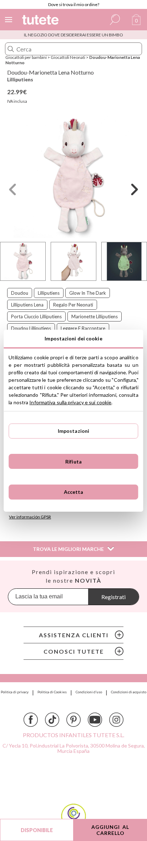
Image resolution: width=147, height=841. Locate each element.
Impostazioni (74, 431)
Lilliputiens (20, 79)
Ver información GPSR (30, 517)
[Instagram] (116, 720)
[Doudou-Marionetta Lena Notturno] (73, 177)
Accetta (73, 492)
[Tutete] (41, 21)
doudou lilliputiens (31, 328)
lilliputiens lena (27, 305)
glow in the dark (87, 293)
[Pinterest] (73, 720)
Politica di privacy (15, 692)
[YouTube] (95, 720)
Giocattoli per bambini (26, 57)
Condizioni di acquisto (128, 692)
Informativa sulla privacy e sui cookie (70, 402)
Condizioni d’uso (89, 692)
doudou (19, 293)
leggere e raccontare (83, 328)
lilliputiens (49, 293)
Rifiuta (73, 462)
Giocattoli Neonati (68, 57)
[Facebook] (31, 720)
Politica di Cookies (52, 692)
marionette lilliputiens (94, 316)
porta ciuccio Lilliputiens (36, 316)
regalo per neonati (73, 305)
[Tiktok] (52, 720)
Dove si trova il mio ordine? (73, 4)
